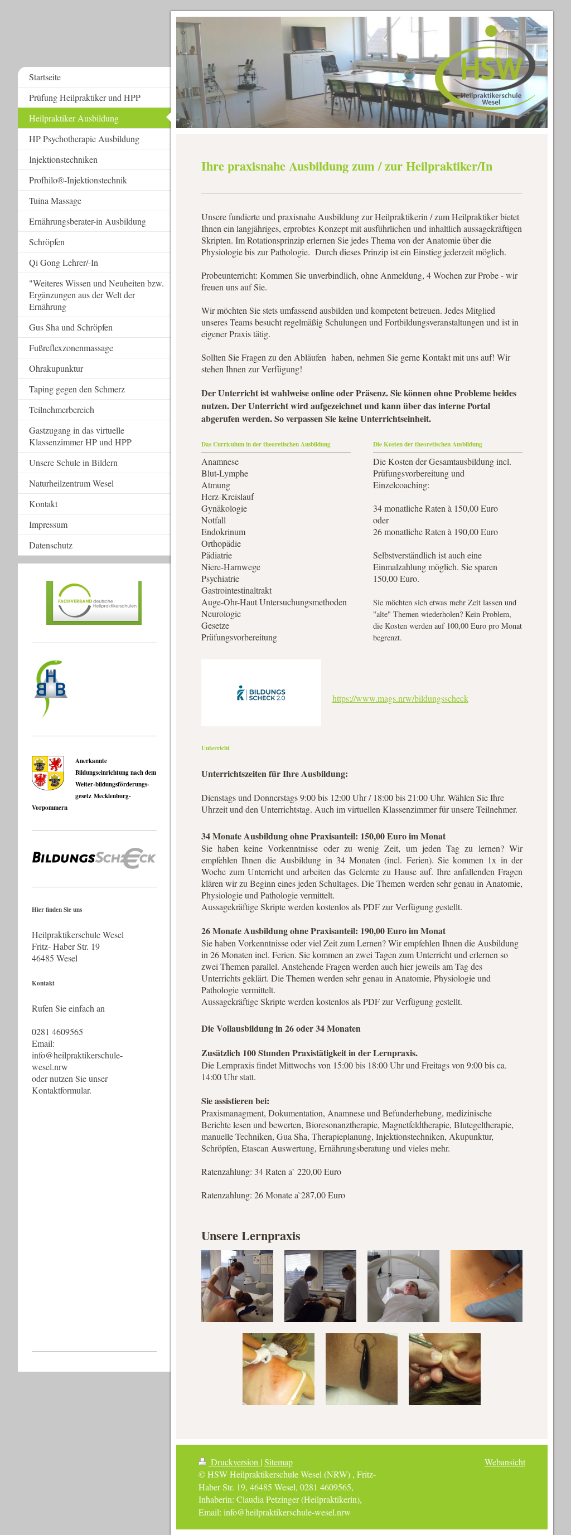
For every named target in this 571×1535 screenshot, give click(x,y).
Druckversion (234, 1462)
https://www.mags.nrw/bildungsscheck (400, 698)
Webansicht (505, 1462)
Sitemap (278, 1462)
